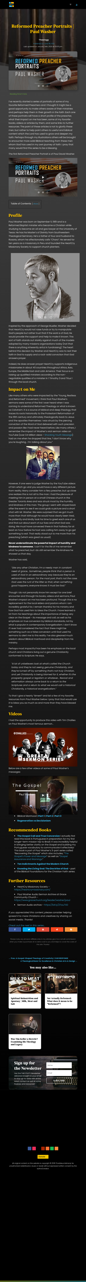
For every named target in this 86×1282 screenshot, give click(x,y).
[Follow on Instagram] (34, 1148)
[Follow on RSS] (56, 1148)
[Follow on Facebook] (29, 1148)
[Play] (43, 177)
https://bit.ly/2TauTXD (56, 904)
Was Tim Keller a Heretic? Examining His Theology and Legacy (24, 1041)
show (35, 203)
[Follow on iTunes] (47, 1148)
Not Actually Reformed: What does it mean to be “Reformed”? (59, 1001)
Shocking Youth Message (58, 434)
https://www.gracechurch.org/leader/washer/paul (42, 900)
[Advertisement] (43, 1119)
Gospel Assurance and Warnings (41, 858)
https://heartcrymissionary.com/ (32, 889)
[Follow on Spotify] (52, 1148)
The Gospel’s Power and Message (41, 855)
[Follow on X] (38, 1148)
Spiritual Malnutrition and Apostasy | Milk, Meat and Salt (24, 1001)
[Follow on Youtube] (43, 1148)
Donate (42, 1157)
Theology (44, 39)
